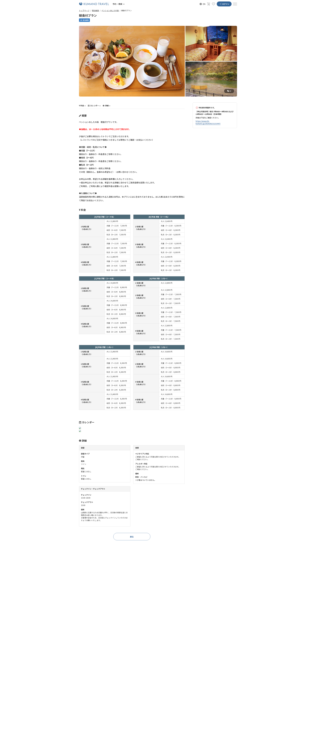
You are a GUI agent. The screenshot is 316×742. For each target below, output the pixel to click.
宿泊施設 (95, 10)
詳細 (107, 105)
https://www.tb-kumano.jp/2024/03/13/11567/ (208, 122)
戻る (132, 536)
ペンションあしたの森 (110, 10)
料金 (82, 105)
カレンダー (94, 105)
